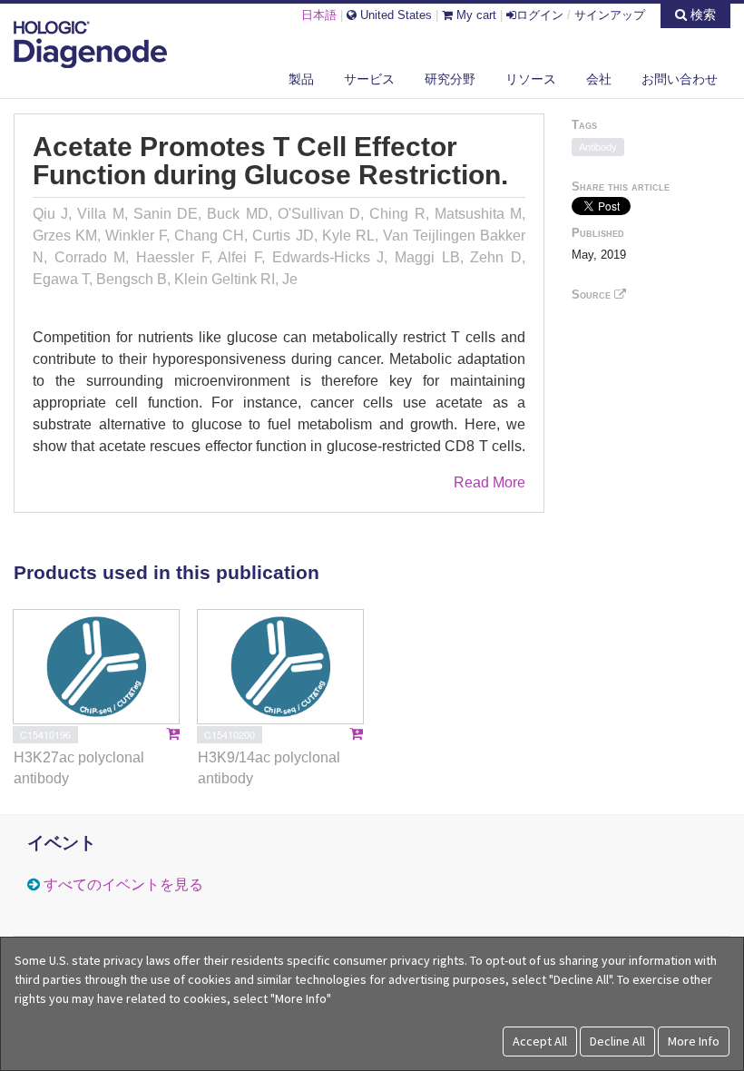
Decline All (617, 1041)
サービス (369, 79)
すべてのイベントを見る (123, 884)
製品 (301, 79)
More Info (694, 1041)
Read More (489, 482)
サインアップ (609, 15)
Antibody (598, 147)
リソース (530, 79)
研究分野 (450, 79)
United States (394, 15)
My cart (474, 15)
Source (593, 294)
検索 (701, 14)
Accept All (540, 1041)
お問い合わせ (679, 79)
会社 (599, 79)
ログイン (539, 15)
